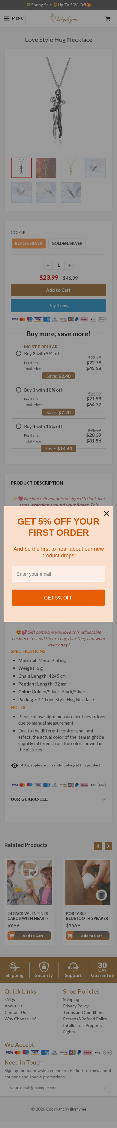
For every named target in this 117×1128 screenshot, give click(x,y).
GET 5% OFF (58, 597)
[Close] (106, 513)
